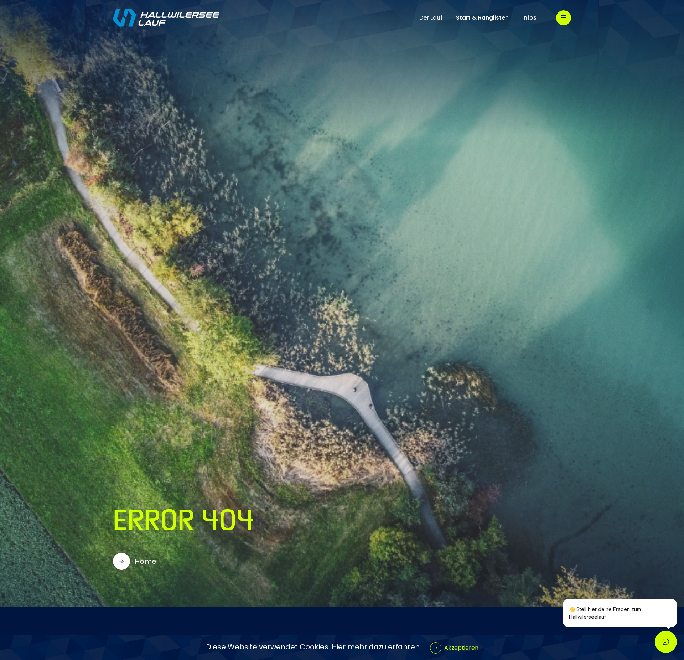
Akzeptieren (461, 648)
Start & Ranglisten (482, 18)
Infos (529, 18)
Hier (339, 647)
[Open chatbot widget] (666, 642)
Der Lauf (430, 18)
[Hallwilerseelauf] (166, 18)
